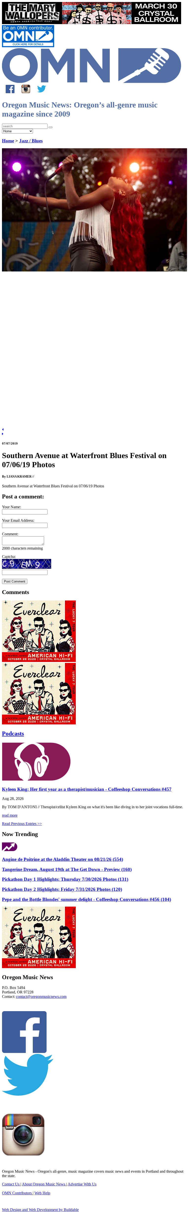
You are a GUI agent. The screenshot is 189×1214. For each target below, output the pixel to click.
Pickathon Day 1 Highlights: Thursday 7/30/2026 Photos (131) (65, 879)
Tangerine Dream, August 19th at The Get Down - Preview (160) (67, 869)
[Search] (50, 127)
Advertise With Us (82, 1184)
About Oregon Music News (43, 1184)
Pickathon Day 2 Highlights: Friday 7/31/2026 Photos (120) (62, 889)
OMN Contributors (17, 1193)
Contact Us (10, 1184)
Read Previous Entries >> (22, 824)
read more (9, 815)
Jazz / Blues (31, 140)
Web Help (42, 1193)
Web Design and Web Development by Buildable (40, 1210)
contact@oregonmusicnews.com (41, 996)
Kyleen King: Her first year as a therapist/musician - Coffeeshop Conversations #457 (87, 789)
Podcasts (13, 733)
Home (8, 140)
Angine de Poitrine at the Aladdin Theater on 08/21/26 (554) (62, 859)
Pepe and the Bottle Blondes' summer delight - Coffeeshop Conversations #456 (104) (86, 899)
